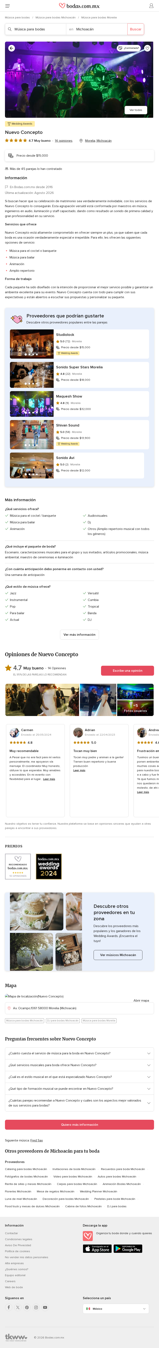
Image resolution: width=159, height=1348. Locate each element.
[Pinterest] (27, 1307)
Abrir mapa (141, 1000)
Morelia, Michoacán (98, 141)
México (97, 1309)
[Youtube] (45, 1307)
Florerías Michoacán (18, 1191)
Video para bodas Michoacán (72, 1176)
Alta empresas (14, 1263)
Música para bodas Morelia (99, 17)
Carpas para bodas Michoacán (77, 1184)
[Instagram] (36, 1307)
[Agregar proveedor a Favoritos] (147, 48)
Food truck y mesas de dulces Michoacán (32, 1206)
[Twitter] (18, 1307)
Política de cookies (17, 1251)
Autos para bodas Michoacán (117, 1176)
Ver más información (79, 635)
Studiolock (65, 334)
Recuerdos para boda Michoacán (123, 1169)
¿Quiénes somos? (16, 1269)
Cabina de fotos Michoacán (83, 1206)
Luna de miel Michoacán (21, 1199)
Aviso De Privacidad (18, 1245)
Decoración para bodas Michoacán (66, 1199)
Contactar (11, 1233)
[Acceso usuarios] (151, 6)
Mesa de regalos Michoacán (55, 1191)
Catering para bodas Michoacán (26, 1169)
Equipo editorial (15, 1275)
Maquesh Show (69, 396)
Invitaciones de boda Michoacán (74, 1169)
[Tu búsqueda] (11, 48)
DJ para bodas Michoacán (62, 1020)
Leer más (49, 779)
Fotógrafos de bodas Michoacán (26, 1176)
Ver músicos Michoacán (118, 955)
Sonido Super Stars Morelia (79, 367)
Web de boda (14, 1287)
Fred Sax (36, 1140)
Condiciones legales (18, 1239)
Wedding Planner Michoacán (98, 1191)
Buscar (135, 29)
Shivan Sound (67, 425)
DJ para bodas (116, 1206)
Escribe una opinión (127, 671)
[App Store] (97, 1252)
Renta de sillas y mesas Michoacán (28, 1184)
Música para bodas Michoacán (56, 17)
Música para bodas (18, 17)
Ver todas (136, 110)
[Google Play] (127, 1252)
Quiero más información (79, 1125)
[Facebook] (8, 1307)
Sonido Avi (65, 457)
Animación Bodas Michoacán (122, 1184)
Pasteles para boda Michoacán (114, 1199)
